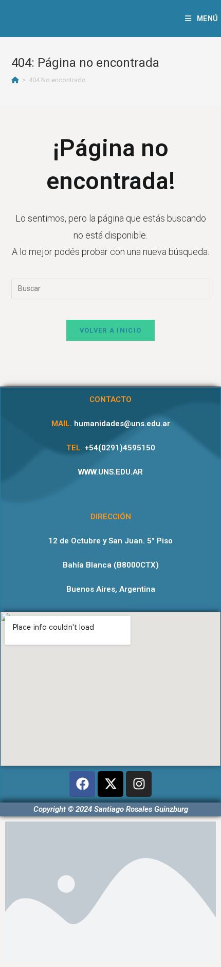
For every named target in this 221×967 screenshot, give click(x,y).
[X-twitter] (110, 784)
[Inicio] (15, 80)
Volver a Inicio (111, 330)
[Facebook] (82, 784)
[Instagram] (139, 784)
